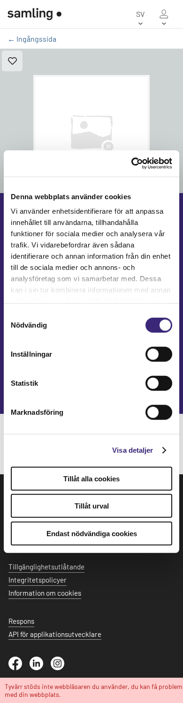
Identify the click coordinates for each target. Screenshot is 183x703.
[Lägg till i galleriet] (12, 61)
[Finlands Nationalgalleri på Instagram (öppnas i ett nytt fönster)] (61, 667)
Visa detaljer (132, 450)
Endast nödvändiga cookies (91, 533)
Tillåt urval (92, 506)
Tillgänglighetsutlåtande (46, 566)
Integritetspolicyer (37, 580)
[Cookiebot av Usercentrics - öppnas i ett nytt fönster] (131, 163)
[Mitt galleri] (163, 14)
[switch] (158, 353)
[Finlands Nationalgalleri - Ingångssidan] (34, 14)
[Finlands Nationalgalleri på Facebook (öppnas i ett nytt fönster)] (19, 667)
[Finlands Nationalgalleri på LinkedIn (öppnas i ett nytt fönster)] (40, 667)
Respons (21, 621)
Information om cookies (44, 593)
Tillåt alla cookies (91, 478)
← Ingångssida (32, 38)
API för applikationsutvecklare (54, 634)
